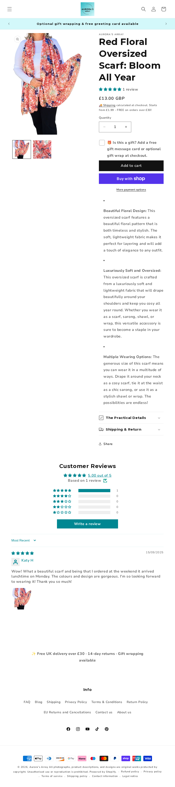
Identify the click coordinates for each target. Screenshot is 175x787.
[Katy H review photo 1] (22, 599)
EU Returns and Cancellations (67, 712)
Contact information (105, 776)
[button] (10, 9)
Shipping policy (77, 776)
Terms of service (52, 776)
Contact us (104, 712)
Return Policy (137, 702)
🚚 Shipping (107, 105)
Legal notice (130, 776)
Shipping (53, 702)
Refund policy (130, 771)
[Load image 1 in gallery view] (22, 149)
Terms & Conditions (106, 702)
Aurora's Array (38, 767)
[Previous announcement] (9, 24)
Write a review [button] (87, 523)
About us (124, 712)
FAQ (27, 702)
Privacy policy (153, 771)
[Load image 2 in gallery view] (42, 149)
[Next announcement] (166, 24)
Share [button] (108, 444)
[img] (22, 553)
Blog (38, 702)
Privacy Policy (76, 702)
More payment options (131, 189)
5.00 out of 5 (99, 475)
